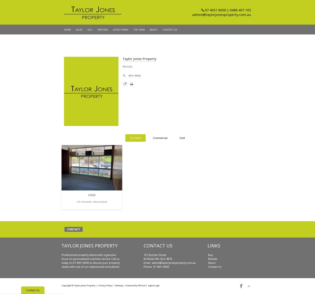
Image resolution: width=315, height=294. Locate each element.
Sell (90, 29)
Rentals (212, 259)
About (154, 29)
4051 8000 (134, 75)
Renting (103, 29)
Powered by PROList (136, 285)
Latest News (120, 29)
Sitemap (119, 285)
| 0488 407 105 (239, 10)
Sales (79, 29)
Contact (73, 229)
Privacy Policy (105, 285)
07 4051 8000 (215, 10)
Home (67, 29)
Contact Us (170, 29)
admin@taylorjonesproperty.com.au (221, 14)
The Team (139, 29)
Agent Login (154, 285)
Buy (210, 255)
